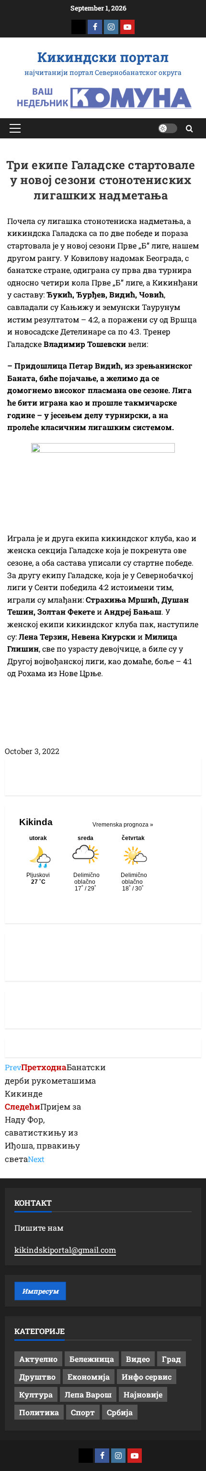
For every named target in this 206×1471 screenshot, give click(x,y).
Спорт (83, 1412)
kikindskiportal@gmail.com (65, 1250)
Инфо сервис (147, 1377)
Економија (89, 1377)
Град (171, 1359)
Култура (36, 1394)
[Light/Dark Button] (167, 128)
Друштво (37, 1377)
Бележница (91, 1359)
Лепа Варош (88, 1394)
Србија (120, 1412)
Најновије (143, 1394)
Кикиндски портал (103, 57)
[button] (15, 128)
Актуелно (38, 1359)
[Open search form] (189, 128)
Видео (138, 1359)
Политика (39, 1412)
